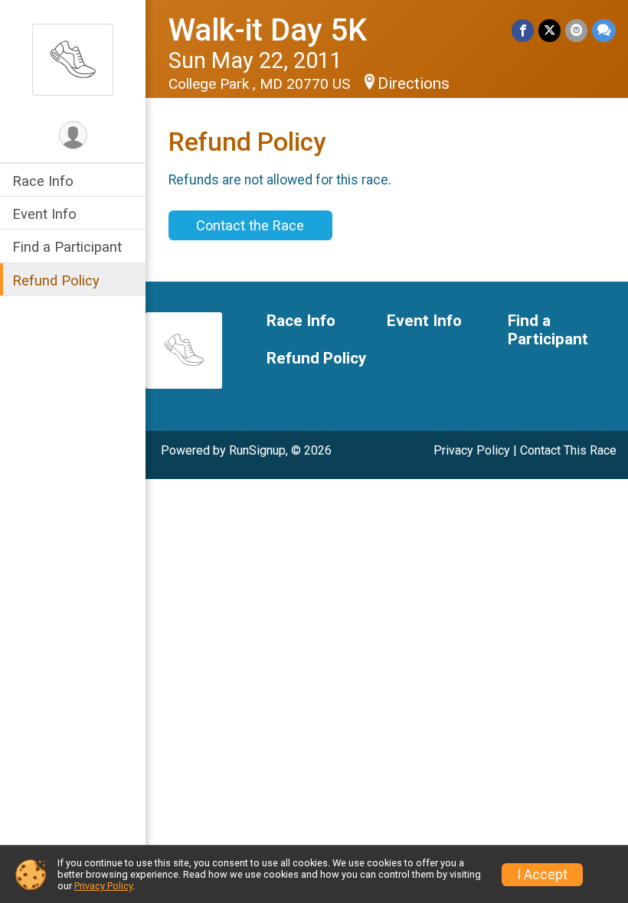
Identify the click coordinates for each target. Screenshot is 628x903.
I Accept (542, 874)
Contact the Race (250, 225)
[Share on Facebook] (523, 30)
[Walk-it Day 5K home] (72, 59)
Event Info (44, 214)
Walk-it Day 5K (267, 30)
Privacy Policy (471, 450)
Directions (414, 83)
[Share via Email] (576, 30)
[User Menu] (73, 135)
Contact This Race (568, 450)
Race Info (43, 181)
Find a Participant (67, 247)
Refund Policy (56, 280)
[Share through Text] (604, 30)
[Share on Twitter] (549, 30)
